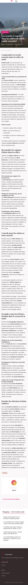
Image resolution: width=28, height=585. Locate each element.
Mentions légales (5, 573)
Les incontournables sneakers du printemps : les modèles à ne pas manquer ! (12, 538)
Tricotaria (8, 554)
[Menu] (16, 1)
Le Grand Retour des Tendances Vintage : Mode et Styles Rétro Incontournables (13, 522)
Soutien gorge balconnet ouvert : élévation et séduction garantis (11, 517)
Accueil (3, 50)
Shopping (5, 32)
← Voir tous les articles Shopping (10, 499)
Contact (3, 575)
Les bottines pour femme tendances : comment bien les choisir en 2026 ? (12, 527)
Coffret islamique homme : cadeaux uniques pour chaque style (12, 532)
